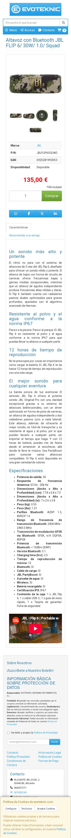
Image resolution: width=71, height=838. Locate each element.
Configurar (11, 808)
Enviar (54, 742)
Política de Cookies (50, 756)
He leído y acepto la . (34, 732)
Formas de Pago (48, 760)
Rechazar (26, 808)
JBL (39, 145)
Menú (12, 30)
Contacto (48, 30)
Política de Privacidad (45, 732)
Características (18, 227)
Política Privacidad (18, 756)
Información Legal (49, 752)
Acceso (29, 30)
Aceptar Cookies (46, 808)
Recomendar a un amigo (24, 235)
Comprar (52, 196)
